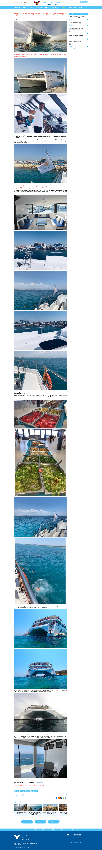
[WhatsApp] (63, 798)
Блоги (31, 7)
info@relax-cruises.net (39, 782)
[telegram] (82, 4)
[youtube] (87, 4)
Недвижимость (72, 7)
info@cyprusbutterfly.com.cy (74, 842)
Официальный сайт (19, 780)
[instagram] (78, 4)
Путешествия (34, 791)
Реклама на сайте (29, 830)
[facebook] (76, 4)
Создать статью (66, 830)
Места (16, 791)
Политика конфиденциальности (21, 847)
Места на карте (83, 7)
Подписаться (84, 1)
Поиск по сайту (84, 830)
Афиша (24, 7)
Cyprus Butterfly (22, 788)
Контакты (57, 830)
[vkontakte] (85, 4)
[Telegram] (66, 798)
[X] (61, 798)
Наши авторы (48, 830)
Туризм (22, 791)
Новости (17, 7)
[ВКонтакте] (57, 798)
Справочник (55, 7)
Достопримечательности (42, 7)
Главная (16, 10)
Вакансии (39, 830)
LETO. (63, 7)
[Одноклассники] (59, 798)
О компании (18, 830)
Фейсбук (28, 780)
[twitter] (80, 4)
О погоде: (16, 4)
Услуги (75, 830)
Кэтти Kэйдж (20, 19)
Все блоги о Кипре (73, 48)
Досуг (27, 791)
